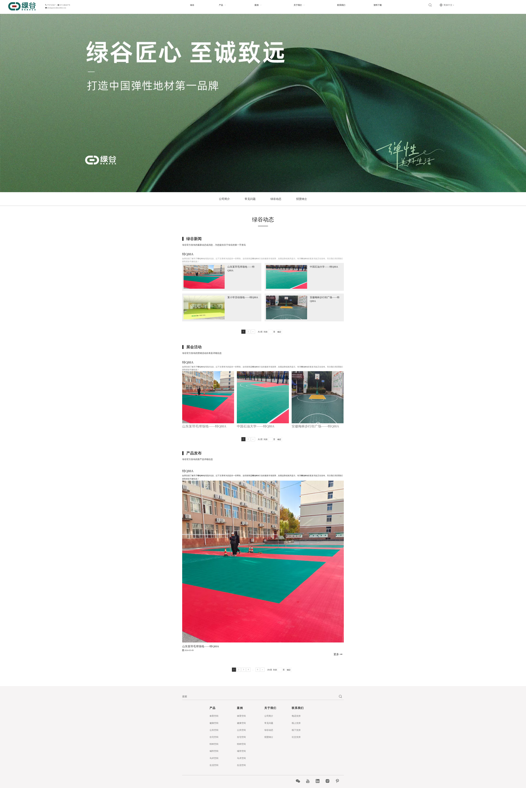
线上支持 (296, 723)
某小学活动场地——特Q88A (242, 297)
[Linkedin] (319, 781)
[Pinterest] (339, 781)
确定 (279, 332)
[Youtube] (309, 781)
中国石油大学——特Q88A (324, 266)
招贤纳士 (301, 198)
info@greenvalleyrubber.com (56, 8)
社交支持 (296, 737)
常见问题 (250, 198)
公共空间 (214, 730)
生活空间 (214, 765)
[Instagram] (329, 781)
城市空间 (214, 751)
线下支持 (296, 730)
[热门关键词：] (430, 5)
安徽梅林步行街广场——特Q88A (315, 426)
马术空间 (214, 758)
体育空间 (214, 716)
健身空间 (214, 723)
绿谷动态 (275, 198)
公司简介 (224, 198)
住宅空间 (214, 737)
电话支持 (296, 716)
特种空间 (214, 744)
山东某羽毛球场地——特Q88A (204, 426)
